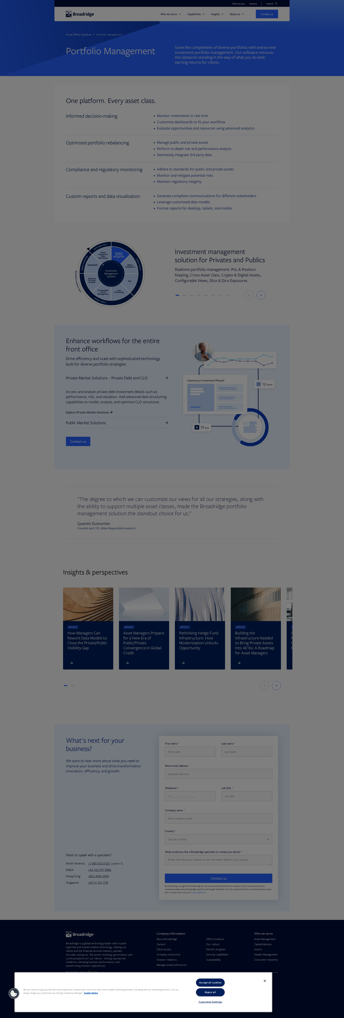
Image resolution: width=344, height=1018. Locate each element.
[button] (14, 993)
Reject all (210, 992)
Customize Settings (210, 1001)
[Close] (265, 981)
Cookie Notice (91, 993)
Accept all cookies (210, 982)
